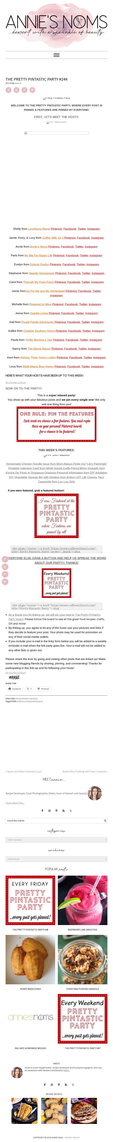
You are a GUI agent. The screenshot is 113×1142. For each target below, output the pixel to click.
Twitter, (79, 246)
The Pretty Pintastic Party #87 (82, 1048)
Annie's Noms (56, 24)
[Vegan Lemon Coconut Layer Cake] (24, 1111)
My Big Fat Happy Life (38, 255)
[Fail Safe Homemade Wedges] (30, 1019)
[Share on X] (16, 90)
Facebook (69, 228)
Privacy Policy (72, 1137)
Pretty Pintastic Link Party (27, 699)
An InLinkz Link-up (16, 382)
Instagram (93, 228)
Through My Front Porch (38, 282)
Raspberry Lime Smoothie (82, 929)
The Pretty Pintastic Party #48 (30, 929)
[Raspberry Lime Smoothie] (82, 900)
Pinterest (56, 228)
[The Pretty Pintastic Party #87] (82, 1019)
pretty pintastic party (34, 701)
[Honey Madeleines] (30, 959)
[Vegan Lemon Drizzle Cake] (54, 1111)
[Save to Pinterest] (24, 90)
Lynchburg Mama (39, 228)
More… (67, 1070)
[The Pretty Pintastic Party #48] (30, 900)
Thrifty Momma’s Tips (38, 339)
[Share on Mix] (32, 90)
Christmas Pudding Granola (82, 988)
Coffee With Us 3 (53, 237)
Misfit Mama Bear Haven (38, 366)
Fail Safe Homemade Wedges (30, 1048)
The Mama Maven (39, 348)
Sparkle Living (39, 313)
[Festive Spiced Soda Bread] (84, 1111)
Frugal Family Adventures (37, 322)
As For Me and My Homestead (45, 291)
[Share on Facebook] (8, 90)
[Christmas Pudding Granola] (82, 959)
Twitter (82, 228)
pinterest (20, 701)
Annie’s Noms (39, 246)
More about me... (15, 802)
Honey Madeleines (30, 988)
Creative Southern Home (39, 330)
